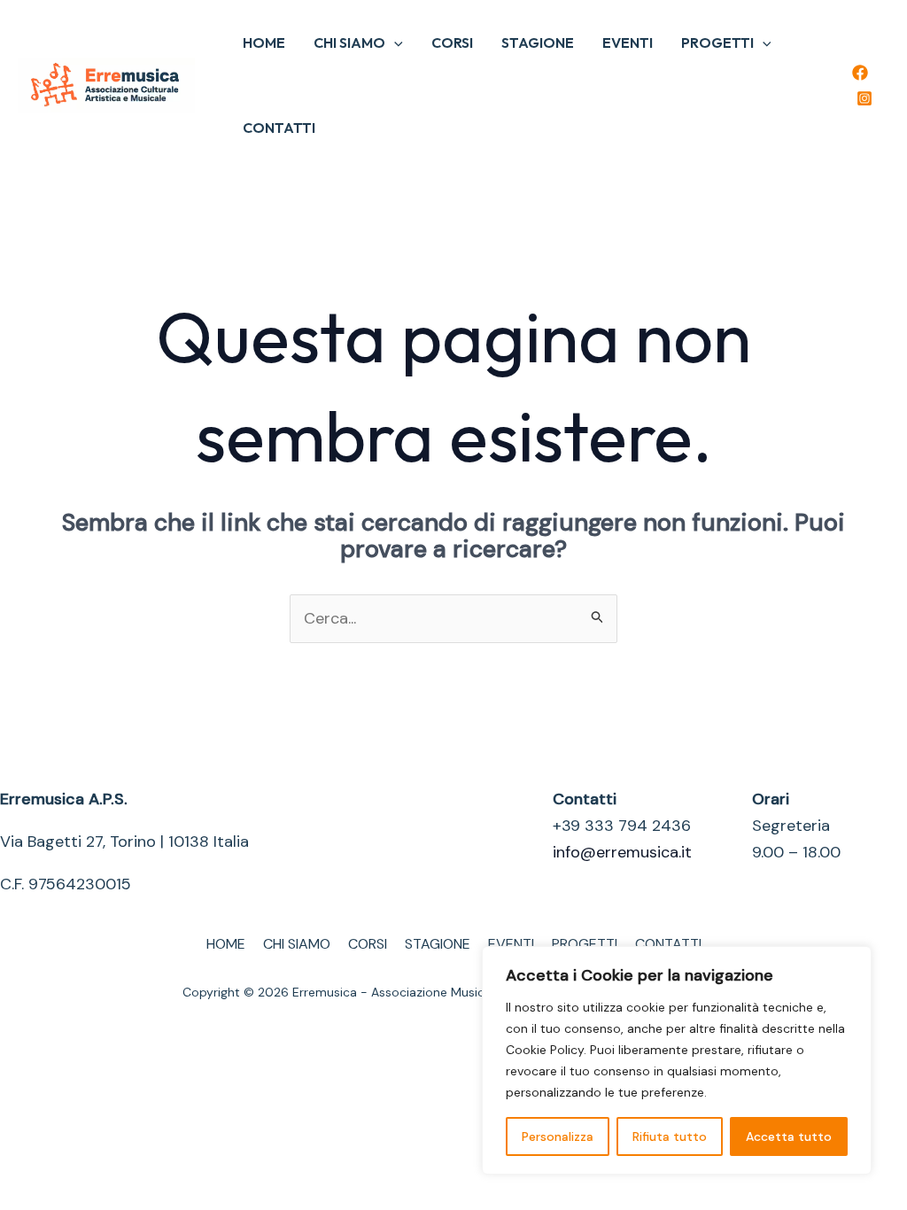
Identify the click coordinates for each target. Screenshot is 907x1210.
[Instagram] (864, 98)
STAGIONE (537, 42)
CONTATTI (279, 127)
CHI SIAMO (349, 42)
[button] (394, 42)
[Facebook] (860, 73)
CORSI (452, 42)
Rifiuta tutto (669, 1136)
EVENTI (627, 42)
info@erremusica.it (622, 852)
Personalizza (557, 1136)
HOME (264, 42)
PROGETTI (717, 42)
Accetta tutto (789, 1136)
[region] (677, 1060)
